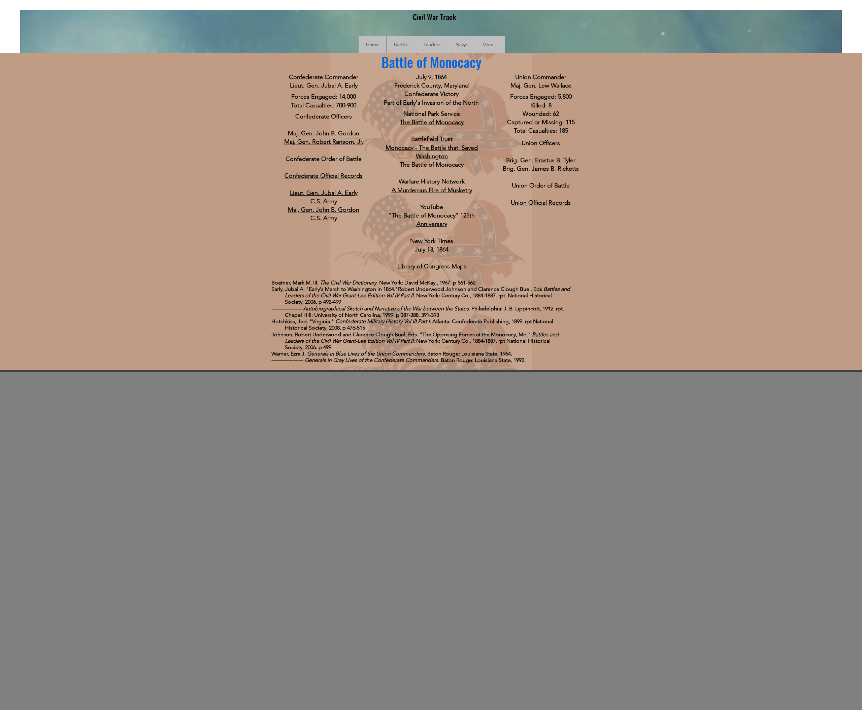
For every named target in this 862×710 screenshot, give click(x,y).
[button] (401, 44)
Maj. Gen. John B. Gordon (323, 133)
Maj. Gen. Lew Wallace (540, 85)
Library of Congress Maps (431, 266)
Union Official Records (541, 202)
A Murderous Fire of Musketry (432, 190)
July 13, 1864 (432, 249)
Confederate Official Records (324, 175)
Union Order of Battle (541, 185)
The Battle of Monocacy (432, 122)
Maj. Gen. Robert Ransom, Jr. (323, 141)
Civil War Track (434, 16)
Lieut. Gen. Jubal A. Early (324, 85)
